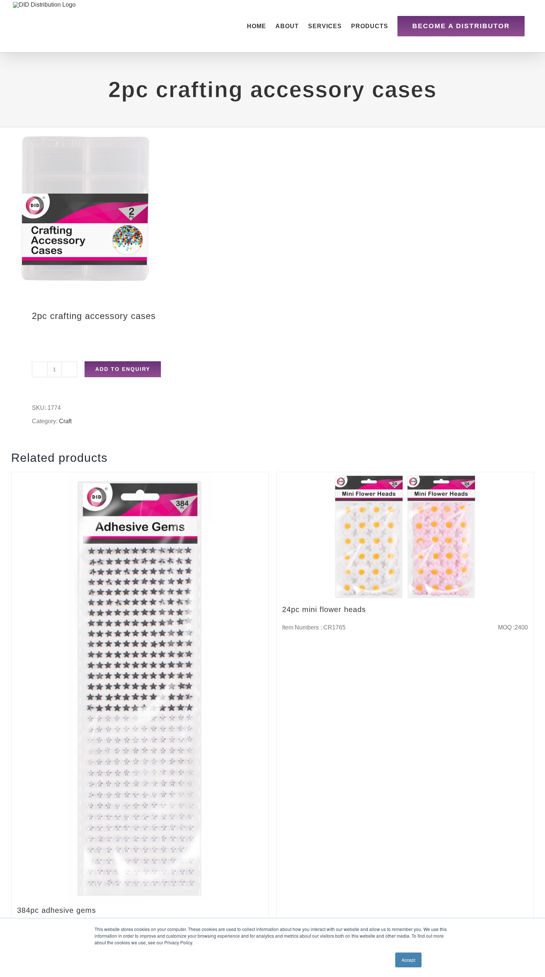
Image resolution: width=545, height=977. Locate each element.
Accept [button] (408, 960)
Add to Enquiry (122, 369)
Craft (65, 421)
